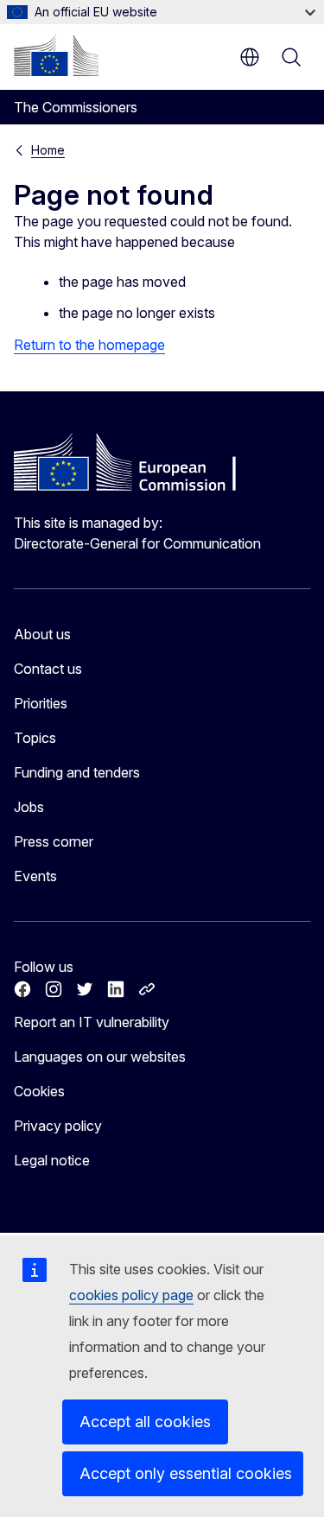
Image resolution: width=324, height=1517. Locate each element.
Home (48, 150)
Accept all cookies (145, 1421)
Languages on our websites (100, 1056)
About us (42, 634)
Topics (35, 737)
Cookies (39, 1091)
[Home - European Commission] (56, 55)
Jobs (29, 807)
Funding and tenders (77, 772)
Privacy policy (58, 1125)
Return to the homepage (89, 344)
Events (35, 876)
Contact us (48, 668)
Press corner (53, 841)
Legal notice (52, 1160)
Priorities (40, 703)
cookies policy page (131, 1295)
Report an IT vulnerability (91, 1022)
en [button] (250, 57)
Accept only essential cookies (185, 1473)
